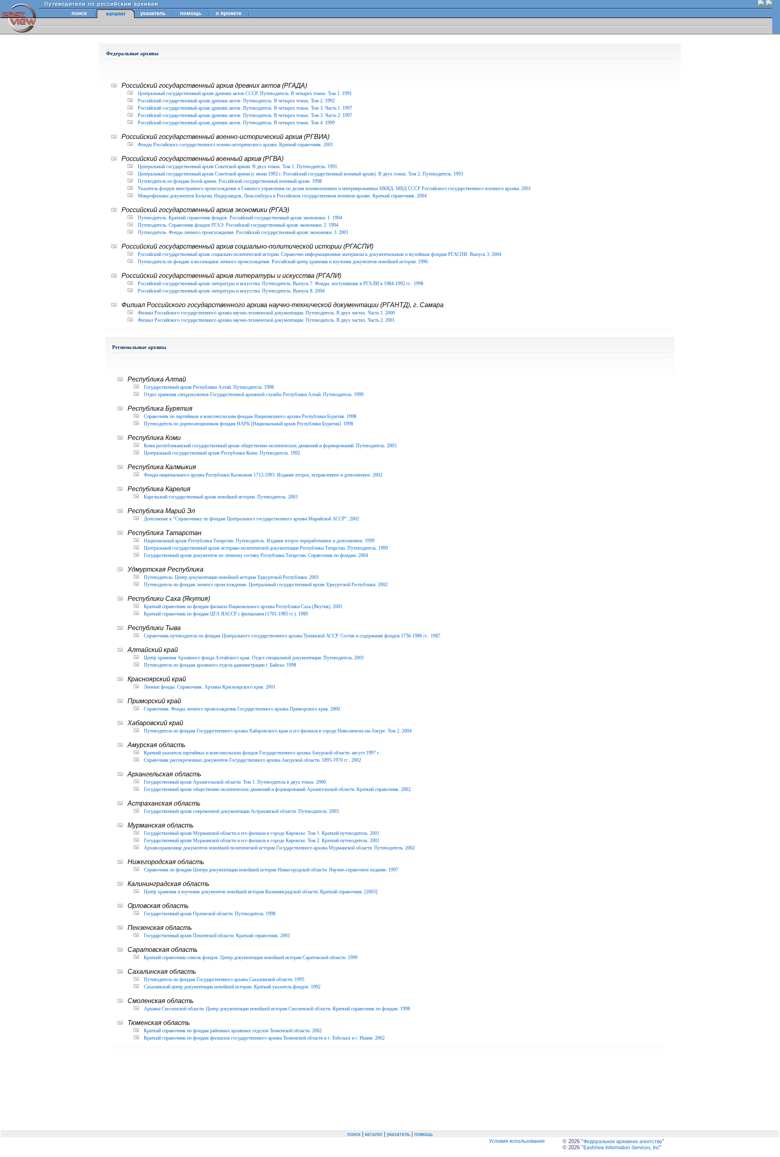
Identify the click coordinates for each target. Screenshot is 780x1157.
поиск (79, 13)
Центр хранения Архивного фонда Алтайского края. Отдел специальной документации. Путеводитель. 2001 (254, 658)
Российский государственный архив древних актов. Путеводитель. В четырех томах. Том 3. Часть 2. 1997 (245, 115)
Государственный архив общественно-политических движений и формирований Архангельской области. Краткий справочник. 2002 (277, 789)
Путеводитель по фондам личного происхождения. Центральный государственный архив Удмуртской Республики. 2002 (266, 584)
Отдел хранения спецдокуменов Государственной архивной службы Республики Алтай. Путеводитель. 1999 (254, 394)
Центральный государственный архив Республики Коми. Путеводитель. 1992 (222, 453)
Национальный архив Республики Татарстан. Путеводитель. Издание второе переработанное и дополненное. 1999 (259, 541)
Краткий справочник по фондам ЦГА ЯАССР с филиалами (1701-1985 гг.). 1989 (226, 614)
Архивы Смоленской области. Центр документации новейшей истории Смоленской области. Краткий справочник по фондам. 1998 (277, 1009)
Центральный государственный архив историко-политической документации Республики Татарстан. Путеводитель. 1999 (266, 548)
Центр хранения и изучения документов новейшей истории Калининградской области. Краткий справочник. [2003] (260, 892)
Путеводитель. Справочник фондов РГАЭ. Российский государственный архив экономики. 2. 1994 (238, 225)
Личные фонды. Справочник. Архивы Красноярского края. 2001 (209, 687)
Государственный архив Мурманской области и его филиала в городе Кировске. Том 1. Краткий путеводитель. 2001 (261, 833)
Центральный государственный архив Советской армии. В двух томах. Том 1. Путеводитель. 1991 (237, 166)
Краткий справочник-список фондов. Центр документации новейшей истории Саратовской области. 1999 (251, 957)
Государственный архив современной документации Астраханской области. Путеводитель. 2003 (241, 811)
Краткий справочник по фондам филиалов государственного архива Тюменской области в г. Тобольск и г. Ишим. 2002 (264, 1038)
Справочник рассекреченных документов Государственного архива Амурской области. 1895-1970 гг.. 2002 (252, 760)
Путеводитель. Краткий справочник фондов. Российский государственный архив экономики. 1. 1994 (240, 218)
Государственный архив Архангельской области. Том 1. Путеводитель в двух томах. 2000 (235, 782)
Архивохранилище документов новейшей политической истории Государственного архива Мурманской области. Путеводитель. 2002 (279, 848)
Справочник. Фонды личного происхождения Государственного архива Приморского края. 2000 (242, 709)
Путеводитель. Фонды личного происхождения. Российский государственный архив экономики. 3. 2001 (243, 232)
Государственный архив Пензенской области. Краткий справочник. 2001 (217, 935)
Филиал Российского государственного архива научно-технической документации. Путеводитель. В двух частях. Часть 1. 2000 (266, 313)
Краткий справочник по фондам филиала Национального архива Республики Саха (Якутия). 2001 (243, 606)
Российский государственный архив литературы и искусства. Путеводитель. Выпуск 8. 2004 (231, 291)
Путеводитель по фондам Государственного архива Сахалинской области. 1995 (224, 979)
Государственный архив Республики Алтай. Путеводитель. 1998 (209, 387)
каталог (373, 1134)
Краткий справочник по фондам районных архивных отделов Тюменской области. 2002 (233, 1031)
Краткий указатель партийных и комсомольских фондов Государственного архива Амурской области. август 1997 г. (262, 753)
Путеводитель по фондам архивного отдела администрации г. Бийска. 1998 (220, 665)
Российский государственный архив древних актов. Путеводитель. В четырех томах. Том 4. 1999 (236, 123)
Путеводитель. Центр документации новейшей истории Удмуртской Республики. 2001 (231, 577)
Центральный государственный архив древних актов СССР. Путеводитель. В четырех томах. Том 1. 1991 (245, 93)
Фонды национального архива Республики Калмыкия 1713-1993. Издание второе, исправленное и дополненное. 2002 (263, 475)
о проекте (228, 13)
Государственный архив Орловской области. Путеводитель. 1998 (209, 913)
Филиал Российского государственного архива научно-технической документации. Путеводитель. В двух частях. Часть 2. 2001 (266, 320)
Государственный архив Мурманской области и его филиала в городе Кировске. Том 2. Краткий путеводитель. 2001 (261, 840)
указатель (153, 13)
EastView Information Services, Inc (621, 1147)
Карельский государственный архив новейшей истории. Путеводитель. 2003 (221, 497)
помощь (191, 13)
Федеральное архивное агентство (622, 1141)
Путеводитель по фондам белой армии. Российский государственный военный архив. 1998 (230, 181)
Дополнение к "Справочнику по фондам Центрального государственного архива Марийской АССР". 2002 (251, 519)
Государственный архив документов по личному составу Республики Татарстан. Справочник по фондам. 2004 (256, 555)
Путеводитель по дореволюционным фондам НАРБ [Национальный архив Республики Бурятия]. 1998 (248, 424)
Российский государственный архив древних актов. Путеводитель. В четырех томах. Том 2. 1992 (236, 101)
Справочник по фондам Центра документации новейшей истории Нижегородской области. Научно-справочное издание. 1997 (271, 870)
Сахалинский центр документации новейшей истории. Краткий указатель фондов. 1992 (232, 987)
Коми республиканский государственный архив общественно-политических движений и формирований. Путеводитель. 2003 (270, 445)
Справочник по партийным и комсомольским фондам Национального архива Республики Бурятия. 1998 (250, 416)
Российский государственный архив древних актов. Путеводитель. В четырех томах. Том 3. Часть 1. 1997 (245, 108)
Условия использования (517, 1141)
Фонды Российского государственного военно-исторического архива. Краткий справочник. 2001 (235, 144)
